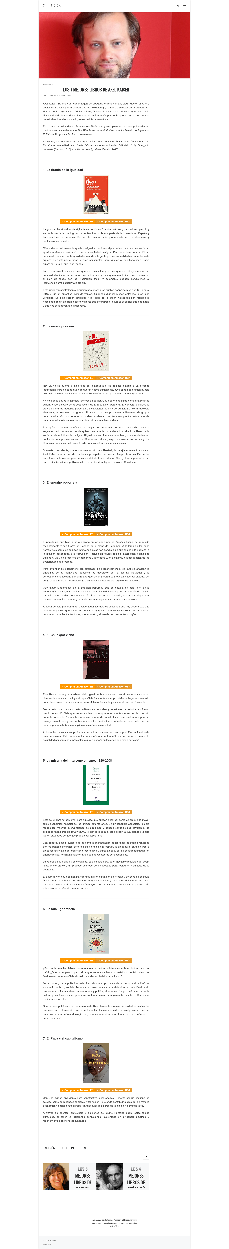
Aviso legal (47, 1244)
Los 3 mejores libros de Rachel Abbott (83, 1182)
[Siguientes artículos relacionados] (146, 1156)
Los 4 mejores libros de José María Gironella (136, 1182)
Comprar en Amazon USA (115, 221)
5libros (53, 1240)
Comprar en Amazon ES (79, 221)
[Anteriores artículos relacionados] (139, 1156)
